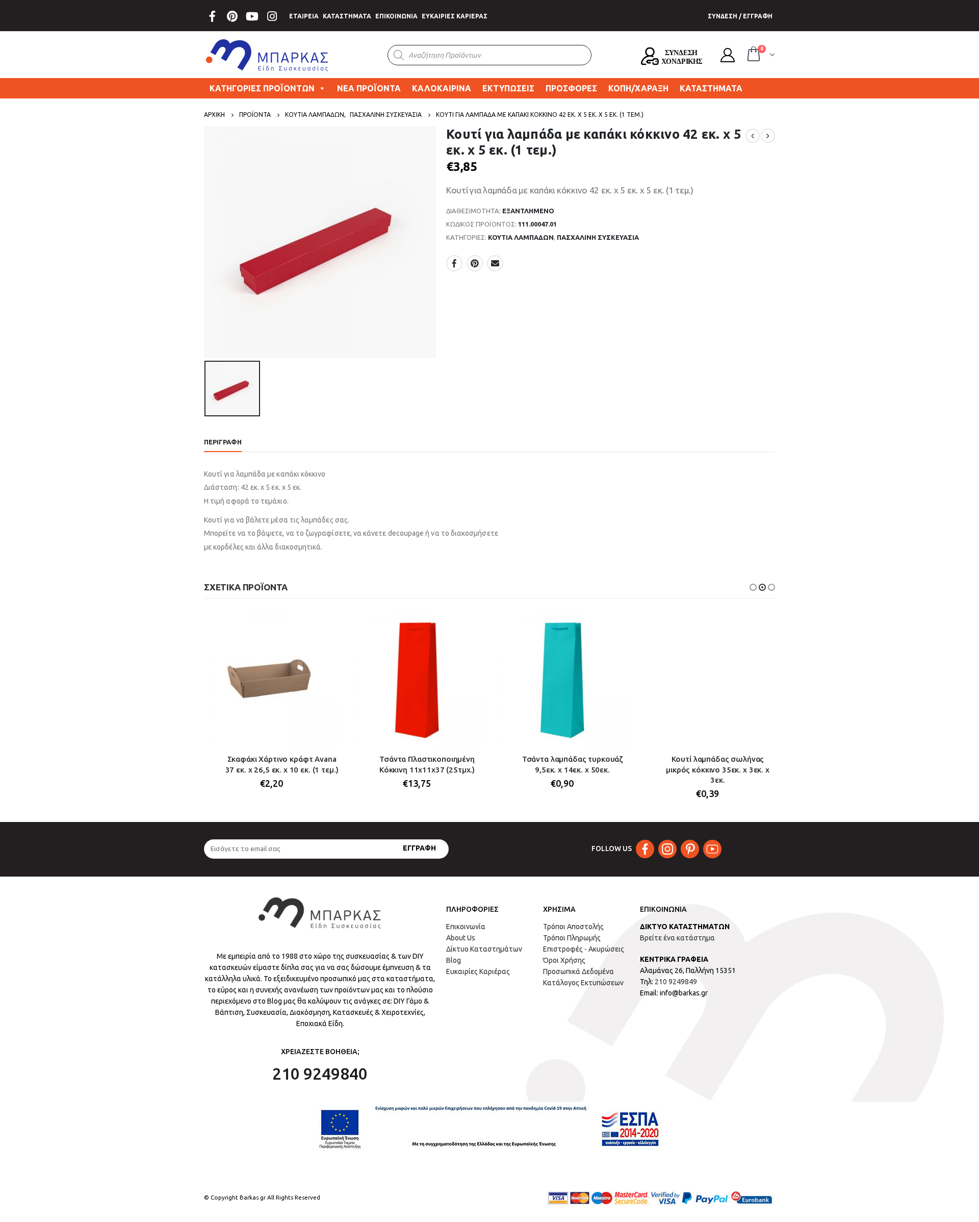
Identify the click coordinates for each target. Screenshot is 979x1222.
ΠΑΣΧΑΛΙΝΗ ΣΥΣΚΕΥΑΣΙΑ (598, 237)
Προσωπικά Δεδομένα (578, 971)
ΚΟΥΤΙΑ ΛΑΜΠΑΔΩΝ (521, 237)
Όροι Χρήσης (564, 960)
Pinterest (475, 263)
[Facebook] (212, 16)
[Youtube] (252, 16)
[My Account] (727, 55)
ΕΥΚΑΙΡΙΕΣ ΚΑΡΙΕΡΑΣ (454, 16)
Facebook (454, 263)
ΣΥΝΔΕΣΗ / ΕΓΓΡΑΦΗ (740, 16)
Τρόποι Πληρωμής (572, 938)
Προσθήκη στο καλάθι (322, 627)
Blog (453, 960)
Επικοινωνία (465, 926)
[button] (753, 587)
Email (495, 263)
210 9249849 (676, 982)
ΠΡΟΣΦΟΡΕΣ (571, 88)
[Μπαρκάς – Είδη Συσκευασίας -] (267, 55)
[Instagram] (271, 16)
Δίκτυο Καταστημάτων (484, 949)
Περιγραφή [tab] (223, 441)
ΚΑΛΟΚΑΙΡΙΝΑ (441, 88)
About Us (460, 938)
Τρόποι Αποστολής (573, 926)
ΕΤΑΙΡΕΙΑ (304, 16)
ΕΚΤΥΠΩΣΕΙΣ (508, 88)
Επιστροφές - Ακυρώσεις (583, 949)
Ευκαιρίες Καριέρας (478, 971)
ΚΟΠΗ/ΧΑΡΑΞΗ (638, 88)
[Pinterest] (232, 16)
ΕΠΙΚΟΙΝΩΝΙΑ (396, 16)
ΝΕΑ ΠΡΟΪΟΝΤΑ (369, 88)
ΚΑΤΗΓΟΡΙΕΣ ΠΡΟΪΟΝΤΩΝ (262, 88)
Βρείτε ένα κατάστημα (677, 938)
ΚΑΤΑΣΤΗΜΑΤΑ (347, 16)
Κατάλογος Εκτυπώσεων (583, 983)
